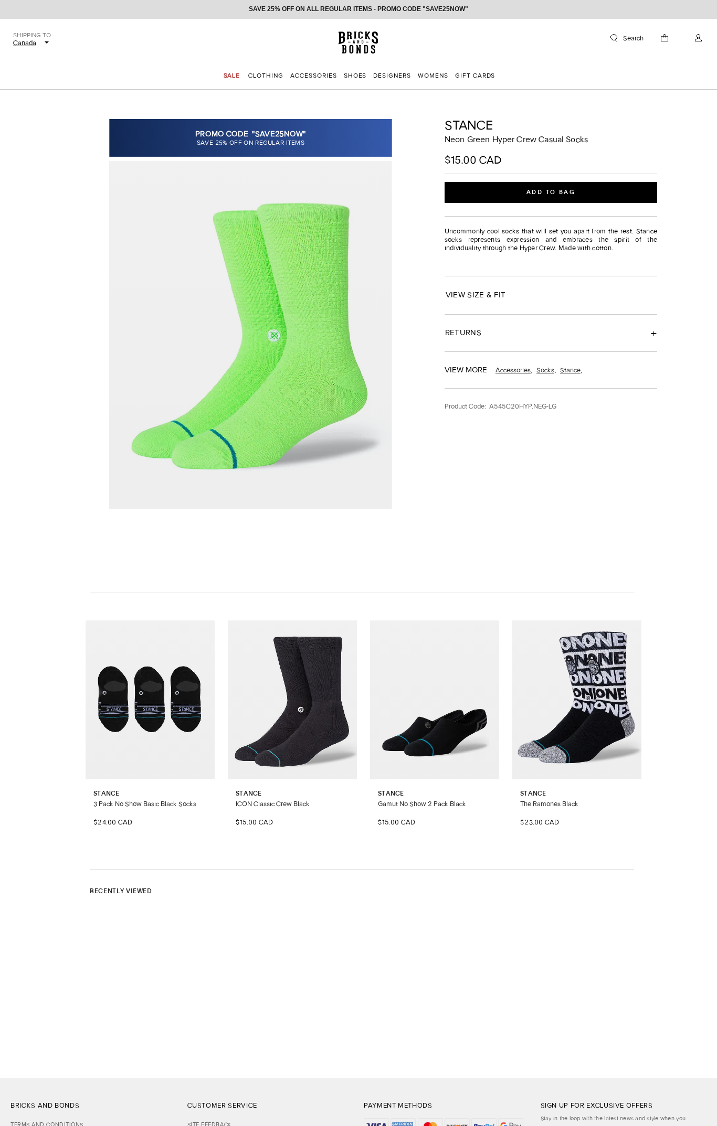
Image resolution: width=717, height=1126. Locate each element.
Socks (545, 370)
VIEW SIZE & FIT (475, 294)
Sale (232, 75)
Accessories (513, 370)
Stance (469, 125)
